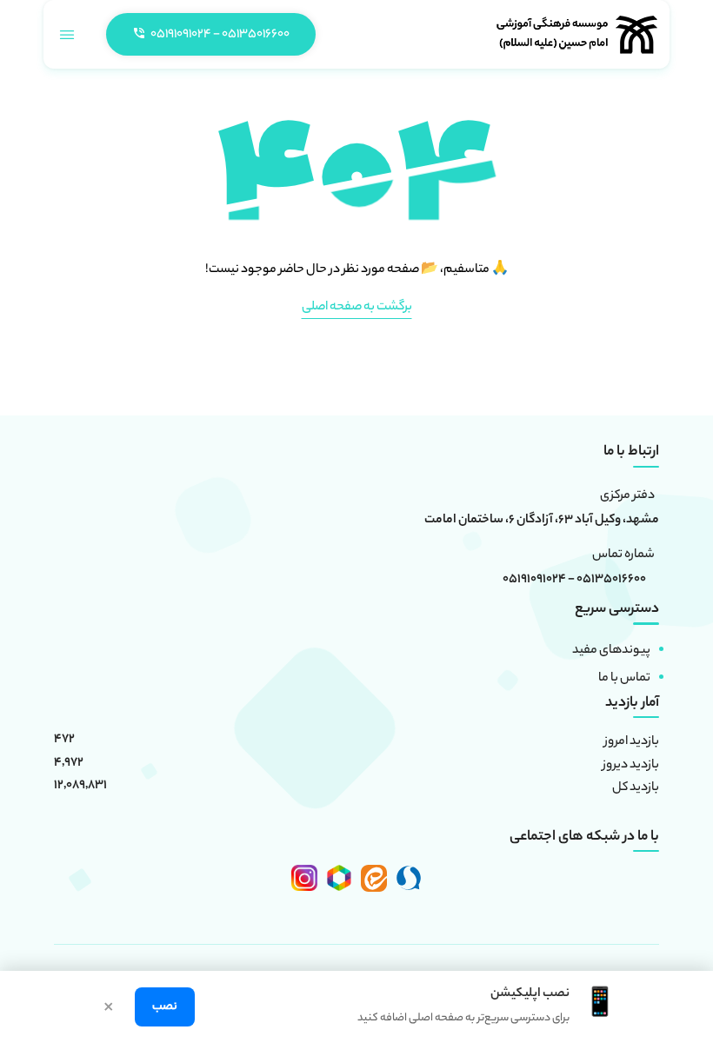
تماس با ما (624, 678)
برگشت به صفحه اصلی (357, 307)
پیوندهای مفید (611, 651)
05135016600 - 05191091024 (574, 580)
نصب (164, 1007)
